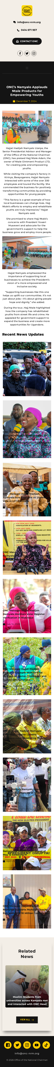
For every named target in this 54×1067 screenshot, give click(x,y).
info (17, 1053)
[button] (27, 68)
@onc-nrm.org (29, 1053)
